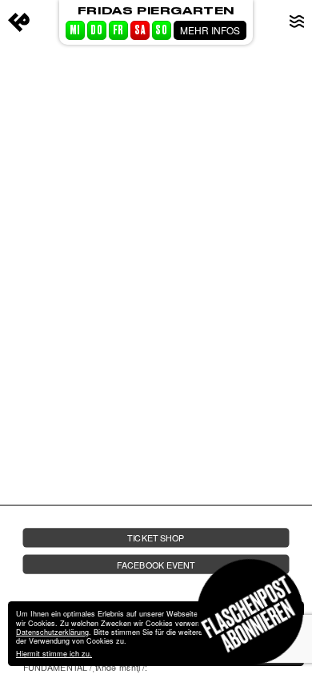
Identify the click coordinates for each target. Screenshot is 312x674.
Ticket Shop (155, 538)
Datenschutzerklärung (52, 632)
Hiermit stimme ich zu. (54, 653)
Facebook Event (155, 564)
